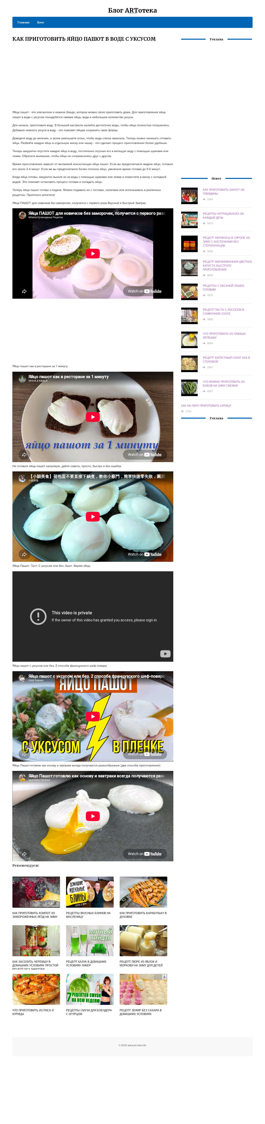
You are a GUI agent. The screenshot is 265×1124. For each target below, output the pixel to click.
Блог (40, 22)
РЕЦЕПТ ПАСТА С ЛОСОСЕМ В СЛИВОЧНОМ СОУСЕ (223, 311)
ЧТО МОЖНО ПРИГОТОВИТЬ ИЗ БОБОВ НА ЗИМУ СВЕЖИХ (224, 383)
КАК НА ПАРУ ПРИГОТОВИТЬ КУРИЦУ (206, 405)
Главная (23, 22)
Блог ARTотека (132, 10)
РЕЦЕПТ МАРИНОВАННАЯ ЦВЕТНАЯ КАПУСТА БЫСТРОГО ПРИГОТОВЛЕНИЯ (227, 265)
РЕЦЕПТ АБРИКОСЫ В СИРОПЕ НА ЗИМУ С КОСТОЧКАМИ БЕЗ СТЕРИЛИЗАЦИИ (226, 241)
